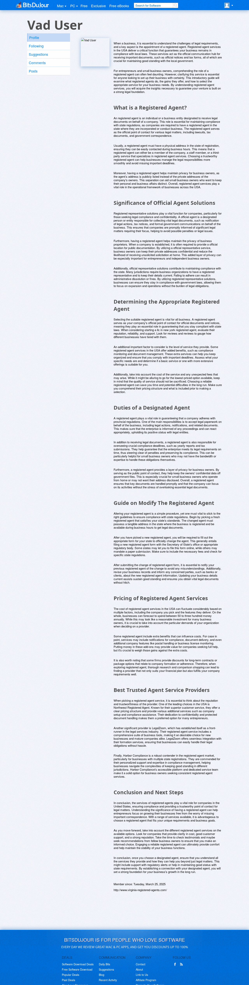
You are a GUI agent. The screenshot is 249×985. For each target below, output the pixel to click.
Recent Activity (108, 980)
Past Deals (68, 980)
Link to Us (142, 975)
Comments (37, 62)
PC (72, 5)
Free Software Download (77, 969)
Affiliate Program (146, 980)
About (139, 969)
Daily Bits (104, 964)
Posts (33, 70)
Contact (140, 964)
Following (36, 45)
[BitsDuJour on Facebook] (176, 964)
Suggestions (38, 54)
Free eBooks (119, 5)
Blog (101, 975)
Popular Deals (70, 975)
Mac (60, 5)
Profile (34, 37)
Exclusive (98, 5)
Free (84, 5)
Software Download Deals (78, 964)
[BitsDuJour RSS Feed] (182, 964)
